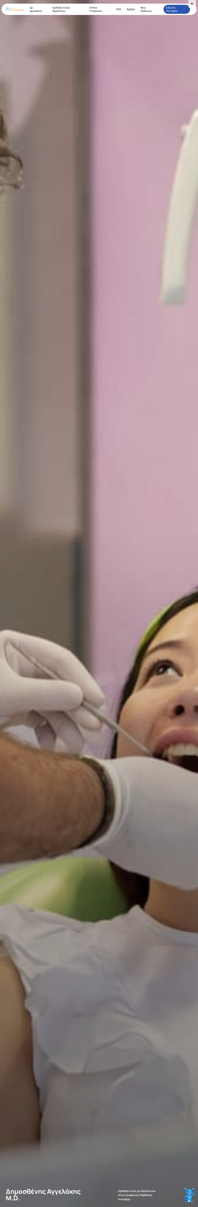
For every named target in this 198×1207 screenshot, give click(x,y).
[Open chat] (189, 1193)
